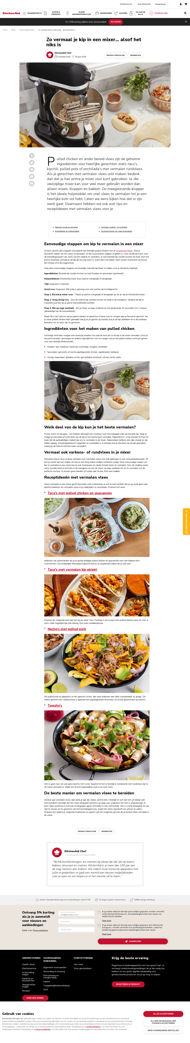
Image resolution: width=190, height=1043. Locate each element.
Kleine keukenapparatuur (81, 13)
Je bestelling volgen (28, 973)
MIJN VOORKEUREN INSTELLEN (163, 1030)
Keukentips (135, 55)
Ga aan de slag (140, 13)
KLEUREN (123, 13)
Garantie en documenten (28, 979)
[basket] (185, 4)
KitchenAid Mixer (124, 250)
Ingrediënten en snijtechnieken (67, 231)
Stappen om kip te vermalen (66, 227)
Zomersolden (161, 13)
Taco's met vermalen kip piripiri (72, 569)
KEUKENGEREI (106, 13)
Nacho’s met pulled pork (67, 629)
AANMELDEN (135, 941)
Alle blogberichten (26, 30)
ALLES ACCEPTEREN (163, 1014)
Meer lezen (106, 921)
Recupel (26, 990)
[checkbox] (99, 912)
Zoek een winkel (35, 998)
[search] (185, 13)
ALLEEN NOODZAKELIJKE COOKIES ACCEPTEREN (163, 1022)
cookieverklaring (93, 1027)
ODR (45, 989)
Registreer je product (128, 984)
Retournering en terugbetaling (51, 976)
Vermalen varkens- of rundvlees (114, 227)
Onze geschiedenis (83, 968)
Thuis (5, 30)
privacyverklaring (42, 1029)
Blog (13, 30)
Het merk (78, 964)
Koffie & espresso (56, 13)
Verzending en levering (54, 971)
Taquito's (55, 705)
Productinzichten (116, 55)
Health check (28, 964)
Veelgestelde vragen (28, 985)
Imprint (46, 981)
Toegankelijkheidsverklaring (56, 985)
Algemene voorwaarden (54, 967)
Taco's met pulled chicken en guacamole (80, 493)
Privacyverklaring (40, 930)
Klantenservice (126, 4)
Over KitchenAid (144, 4)
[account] (181, 4)
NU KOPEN (116, 22)
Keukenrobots (34, 13)
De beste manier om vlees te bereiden (116, 231)
